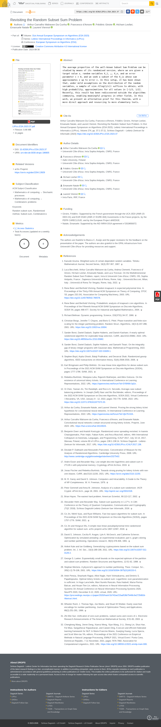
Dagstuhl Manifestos (55, 703)
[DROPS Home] (14, 3)
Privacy (121, 723)
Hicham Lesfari (124, 24)
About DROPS (101, 723)
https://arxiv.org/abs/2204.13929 (30, 172)
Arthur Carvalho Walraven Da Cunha (47, 24)
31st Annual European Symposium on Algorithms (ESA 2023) (60, 35)
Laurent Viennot (41, 27)
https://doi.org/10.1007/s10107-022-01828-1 (90, 351)
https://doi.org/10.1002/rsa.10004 (90, 327)
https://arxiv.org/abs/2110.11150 (125, 473)
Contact (130, 723)
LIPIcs (14, 697)
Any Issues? (155, 718)
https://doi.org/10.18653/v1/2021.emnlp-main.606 (124, 644)
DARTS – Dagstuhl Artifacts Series (61, 697)
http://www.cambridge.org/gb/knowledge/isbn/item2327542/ (91, 456)
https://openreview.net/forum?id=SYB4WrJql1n (114, 383)
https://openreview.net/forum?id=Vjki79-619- (112, 414)
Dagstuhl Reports (54, 700)
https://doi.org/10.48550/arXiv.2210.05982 (83, 339)
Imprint (112, 723)
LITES (49, 706)
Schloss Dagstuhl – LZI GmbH (53, 723)
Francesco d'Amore (81, 24)
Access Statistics (25, 228)
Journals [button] (69, 3)
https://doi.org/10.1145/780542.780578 (82, 298)
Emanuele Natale (19, 27)
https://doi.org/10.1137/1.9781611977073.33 (84, 402)
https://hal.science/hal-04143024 (90, 426)
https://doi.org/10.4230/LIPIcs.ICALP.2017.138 (119, 444)
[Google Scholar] (122, 264)
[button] (32, 3)
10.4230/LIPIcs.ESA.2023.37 (33, 149)
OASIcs (14, 700)
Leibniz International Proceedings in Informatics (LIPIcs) (57, 39)
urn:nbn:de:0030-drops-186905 (35, 152)
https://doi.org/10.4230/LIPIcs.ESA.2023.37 (97, 134)
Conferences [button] (86, 3)
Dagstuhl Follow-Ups (20, 703)
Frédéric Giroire (104, 24)
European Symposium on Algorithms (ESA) (56, 42)
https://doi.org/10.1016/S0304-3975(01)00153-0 (114, 570)
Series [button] (54, 3)
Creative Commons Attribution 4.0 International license (61, 46)
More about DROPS (19, 681)
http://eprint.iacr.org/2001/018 (118, 491)
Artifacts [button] (104, 3)
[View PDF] (31, 90)
